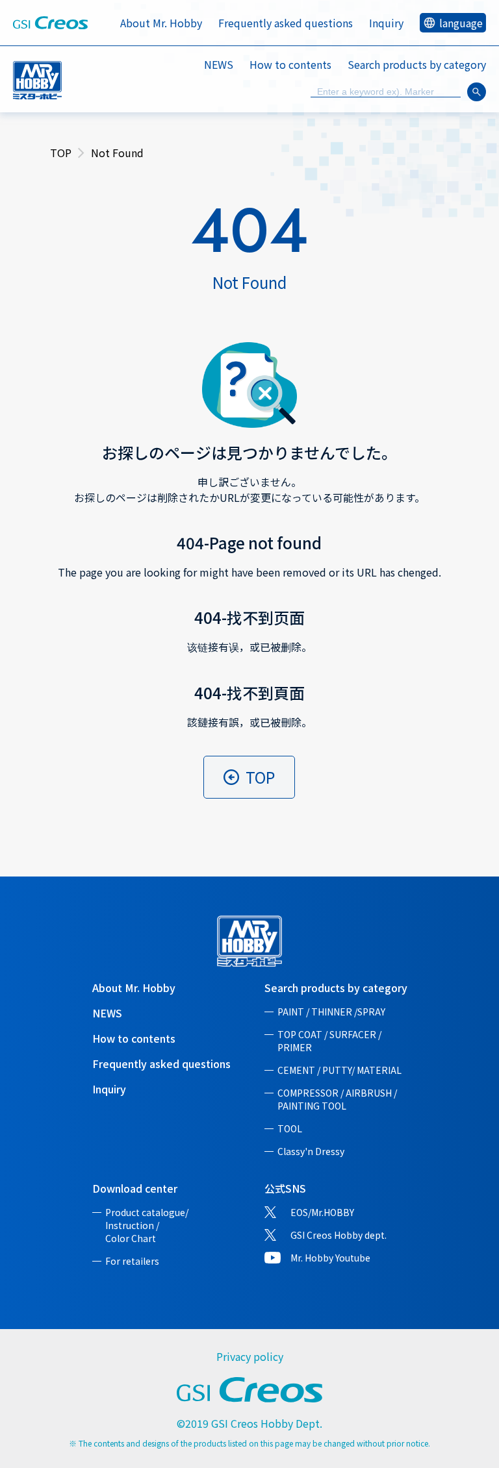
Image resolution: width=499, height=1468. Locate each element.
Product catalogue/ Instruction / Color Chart (146, 1225)
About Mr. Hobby (161, 23)
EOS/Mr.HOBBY (322, 1212)
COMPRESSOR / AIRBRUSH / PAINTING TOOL (337, 1099)
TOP (60, 152)
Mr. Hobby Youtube (330, 1257)
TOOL (289, 1128)
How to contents (290, 64)
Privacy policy (249, 1356)
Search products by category (335, 987)
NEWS (218, 64)
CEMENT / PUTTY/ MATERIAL (339, 1070)
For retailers (132, 1260)
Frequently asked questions (285, 23)
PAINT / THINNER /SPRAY (331, 1011)
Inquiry (386, 23)
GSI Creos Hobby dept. (338, 1234)
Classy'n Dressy (310, 1151)
